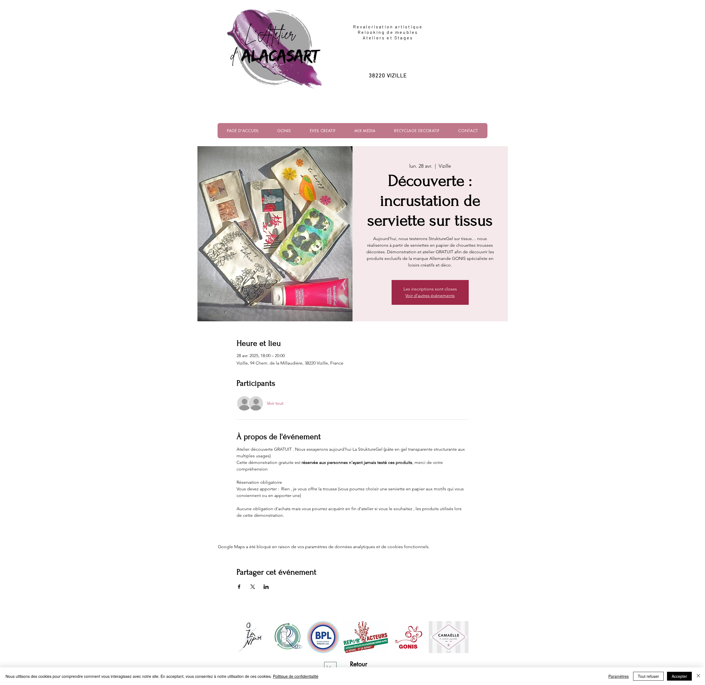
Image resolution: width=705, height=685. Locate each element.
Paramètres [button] (618, 676)
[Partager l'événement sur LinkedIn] (266, 587)
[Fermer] (698, 676)
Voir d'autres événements (430, 295)
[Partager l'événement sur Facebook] (239, 587)
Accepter (679, 676)
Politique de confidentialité (295, 676)
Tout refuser (648, 676)
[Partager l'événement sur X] (252, 587)
